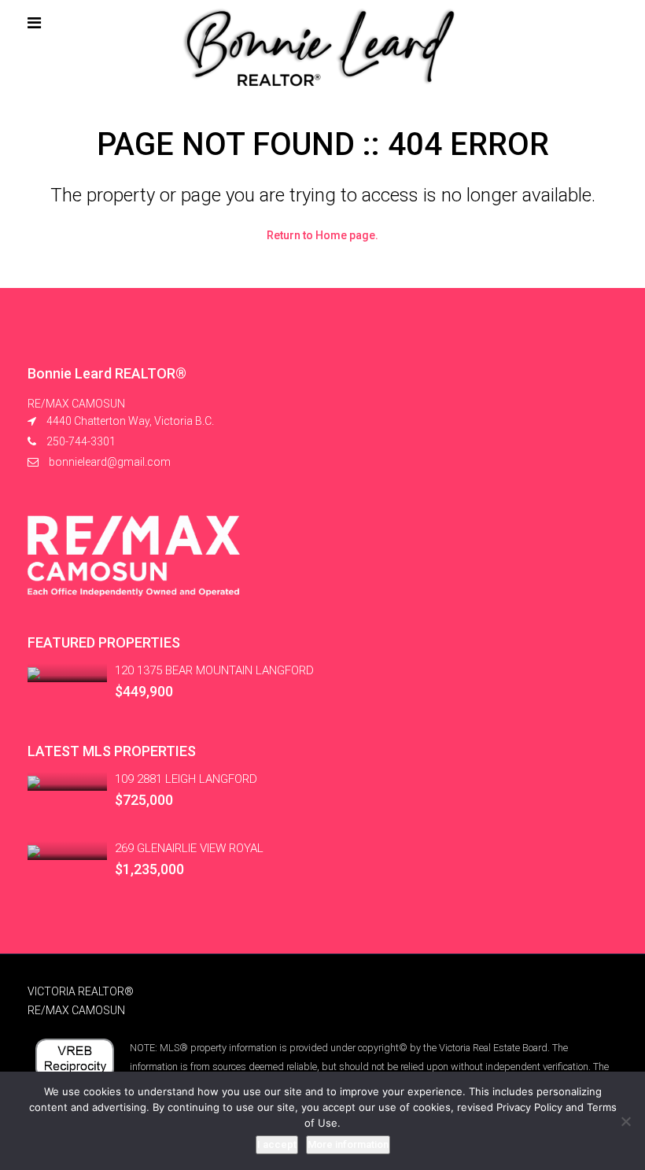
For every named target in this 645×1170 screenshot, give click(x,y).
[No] (625, 1121)
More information (348, 1144)
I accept (277, 1144)
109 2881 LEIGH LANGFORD (186, 779)
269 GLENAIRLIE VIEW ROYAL (189, 848)
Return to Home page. (322, 235)
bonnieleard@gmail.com (110, 462)
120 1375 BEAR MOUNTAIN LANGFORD (214, 670)
